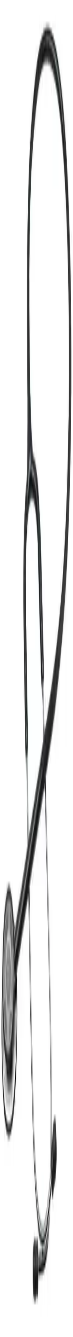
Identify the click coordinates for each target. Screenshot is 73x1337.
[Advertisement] (36, 300)
